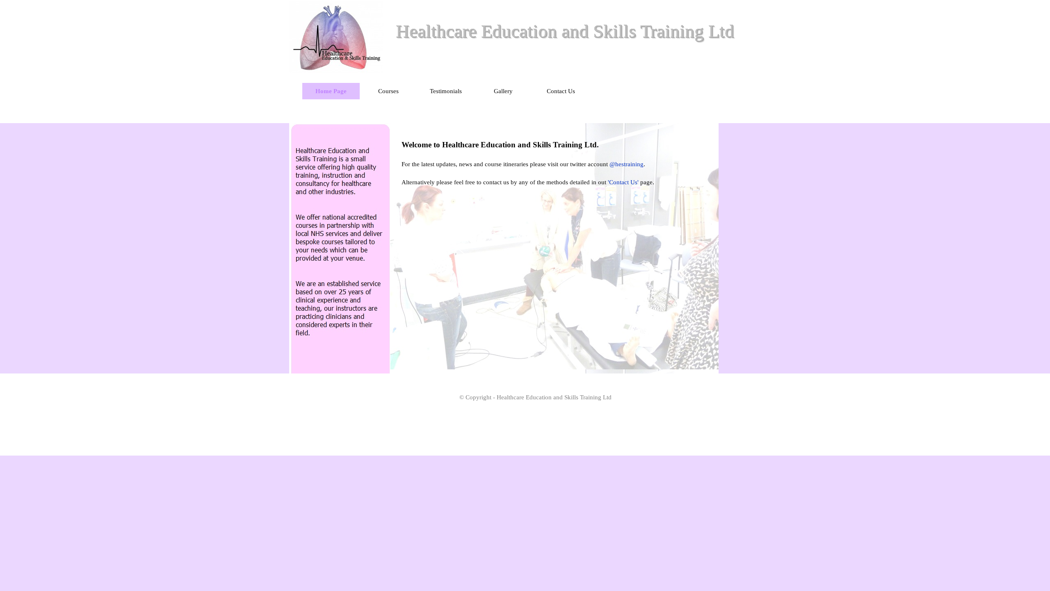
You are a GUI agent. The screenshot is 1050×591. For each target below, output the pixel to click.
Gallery (503, 91)
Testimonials (446, 91)
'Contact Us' (623, 182)
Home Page (331, 91)
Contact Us (561, 91)
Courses (388, 91)
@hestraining (626, 164)
